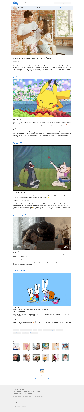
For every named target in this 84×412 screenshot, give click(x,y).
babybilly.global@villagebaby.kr (27, 393)
